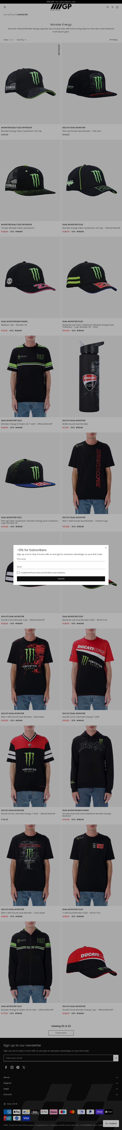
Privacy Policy (35, 572)
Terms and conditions (56, 572)
